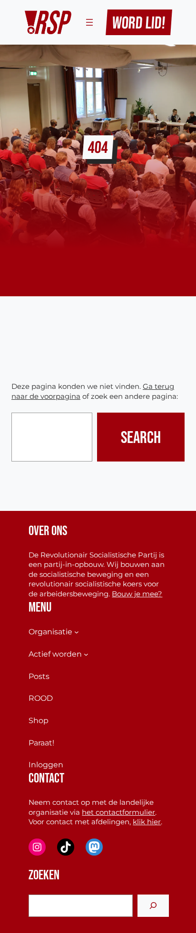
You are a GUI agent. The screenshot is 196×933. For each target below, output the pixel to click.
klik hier (147, 822)
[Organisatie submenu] (76, 632)
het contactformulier (118, 812)
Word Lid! (139, 22)
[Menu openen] (89, 22)
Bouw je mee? (137, 594)
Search (141, 436)
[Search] (153, 906)
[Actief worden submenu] (86, 654)
